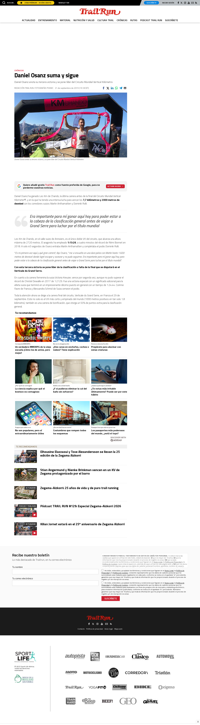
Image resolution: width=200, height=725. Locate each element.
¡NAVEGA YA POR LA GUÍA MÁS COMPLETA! (100, 390)
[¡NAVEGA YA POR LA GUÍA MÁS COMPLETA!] (100, 350)
